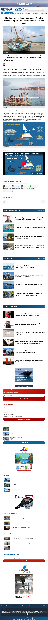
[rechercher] (43, 9)
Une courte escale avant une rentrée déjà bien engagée (20, 527)
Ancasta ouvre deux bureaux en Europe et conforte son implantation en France (24, 518)
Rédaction (2, 605)
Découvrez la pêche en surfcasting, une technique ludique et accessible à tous (24, 543)
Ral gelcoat (6, 412)
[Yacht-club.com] (44, 605)
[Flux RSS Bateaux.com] (46, 605)
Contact (7, 605)
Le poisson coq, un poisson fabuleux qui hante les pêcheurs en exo (22, 538)
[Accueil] (2, 13)
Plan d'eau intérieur (19, 13)
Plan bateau (6, 407)
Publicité (29, 605)
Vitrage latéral (6, 409)
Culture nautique (9, 13)
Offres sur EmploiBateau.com (11, 554)
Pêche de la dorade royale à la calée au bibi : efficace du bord (21, 547)
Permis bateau (36, 13)
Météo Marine (28, 13)
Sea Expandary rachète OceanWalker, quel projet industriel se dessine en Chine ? (24, 522)
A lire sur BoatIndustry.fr (10, 513)
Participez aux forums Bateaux (24, 419)
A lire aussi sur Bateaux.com (10, 306)
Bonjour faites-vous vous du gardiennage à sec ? (13, 416)
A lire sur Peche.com (8, 534)
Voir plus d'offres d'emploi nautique (24, 560)
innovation (15, 75)
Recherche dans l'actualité (15, 605)
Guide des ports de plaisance (24, 386)
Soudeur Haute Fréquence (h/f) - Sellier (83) (12, 558)
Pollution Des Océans (24, 258)
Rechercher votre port (24, 442)
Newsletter (24, 605)
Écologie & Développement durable (24, 210)
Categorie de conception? (9, 414)
